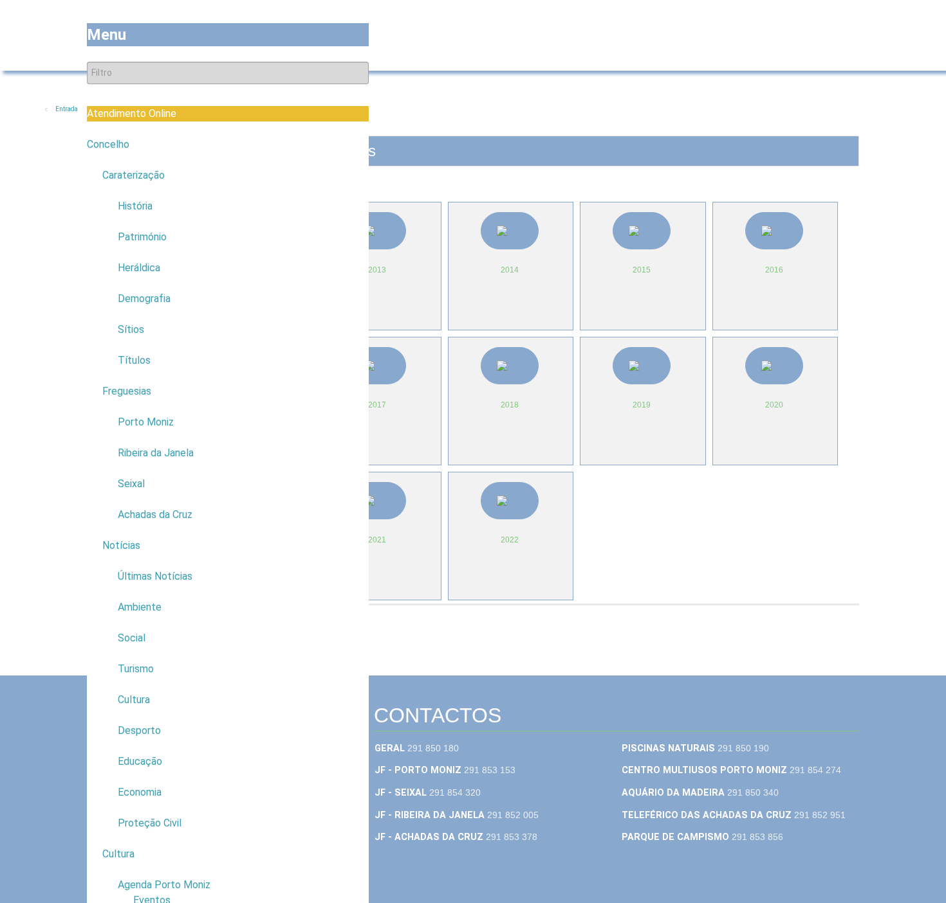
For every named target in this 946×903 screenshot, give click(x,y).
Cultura (134, 699)
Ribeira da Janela (156, 453)
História (135, 206)
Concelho (108, 144)
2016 (774, 269)
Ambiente (140, 607)
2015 (642, 269)
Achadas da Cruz (155, 514)
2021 (377, 539)
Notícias (121, 545)
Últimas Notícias (155, 576)
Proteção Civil (149, 823)
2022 (510, 539)
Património (142, 237)
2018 (510, 404)
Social (131, 638)
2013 (377, 269)
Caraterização (133, 175)
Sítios (131, 329)
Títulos (134, 360)
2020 (774, 404)
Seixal (131, 484)
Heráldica (139, 268)
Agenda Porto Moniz (164, 885)
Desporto (139, 730)
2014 (510, 269)
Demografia (144, 298)
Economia (140, 792)
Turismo (136, 669)
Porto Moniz (146, 422)
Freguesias (126, 391)
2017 (377, 404)
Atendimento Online (131, 113)
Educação (140, 761)
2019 (642, 404)
